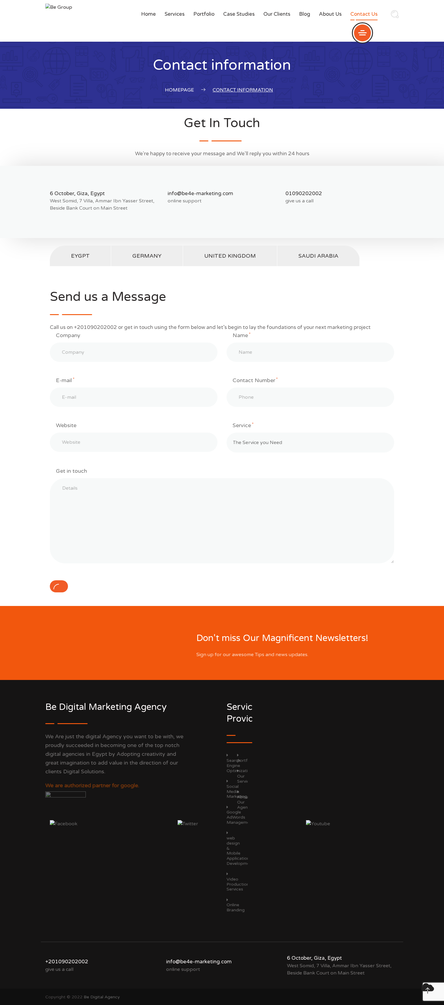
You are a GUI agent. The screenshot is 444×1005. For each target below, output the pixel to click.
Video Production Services (238, 884)
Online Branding (236, 907)
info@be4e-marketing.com (200, 193)
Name (242, 335)
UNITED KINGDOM (230, 256)
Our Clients (276, 14)
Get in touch (71, 471)
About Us (330, 14)
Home (148, 14)
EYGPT (80, 256)
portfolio (203, 14)
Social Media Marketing (237, 791)
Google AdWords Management (240, 817)
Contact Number (255, 380)
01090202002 (303, 193)
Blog (304, 14)
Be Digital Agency (102, 997)
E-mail (65, 380)
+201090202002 (66, 961)
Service (243, 425)
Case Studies (239, 14)
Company (68, 335)
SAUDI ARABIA (318, 256)
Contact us (364, 14)
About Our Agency (245, 802)
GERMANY (147, 256)
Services (175, 14)
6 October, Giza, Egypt (77, 193)
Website (66, 425)
